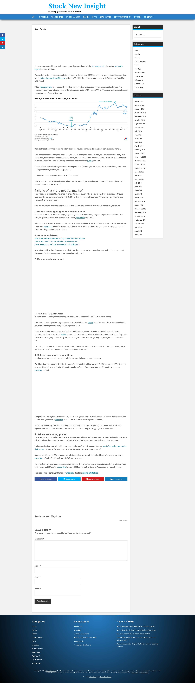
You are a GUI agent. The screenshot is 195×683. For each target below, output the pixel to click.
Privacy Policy (79, 641)
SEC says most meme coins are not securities (133, 634)
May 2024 (138, 138)
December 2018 (140, 209)
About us (77, 630)
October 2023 (140, 164)
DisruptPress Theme (105, 677)
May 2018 (138, 235)
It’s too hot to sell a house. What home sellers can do (56, 241)
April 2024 (138, 142)
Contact (148, 17)
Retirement (139, 80)
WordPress (93, 677)
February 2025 (140, 105)
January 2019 (140, 205)
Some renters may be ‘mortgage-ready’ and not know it (57, 244)
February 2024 (140, 150)
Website (38, 589)
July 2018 (138, 227)
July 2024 (138, 131)
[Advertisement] (81, 47)
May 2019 (138, 190)
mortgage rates (46, 87)
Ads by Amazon (123, 520)
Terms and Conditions (82, 645)
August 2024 (139, 127)
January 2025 (140, 109)
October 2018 (140, 216)
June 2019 (138, 187)
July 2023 (138, 175)
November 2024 (140, 116)
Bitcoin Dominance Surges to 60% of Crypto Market (136, 626)
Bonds (86, 17)
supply (90, 161)
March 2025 (139, 102)
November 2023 (140, 161)
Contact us (78, 626)
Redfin (90, 323)
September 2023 (140, 168)
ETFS (94, 17)
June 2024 (138, 135)
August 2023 (139, 172)
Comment (39, 539)
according (47, 226)
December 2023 (140, 157)
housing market (98, 66)
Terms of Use (134, 672)
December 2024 (140, 113)
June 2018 (138, 231)
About (137, 50)
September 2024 (140, 124)
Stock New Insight (77, 5)
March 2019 (139, 198)
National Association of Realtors (53, 78)
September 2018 (140, 220)
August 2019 (139, 179)
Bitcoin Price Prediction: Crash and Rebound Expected (136, 630)
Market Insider (140, 72)
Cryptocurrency (122, 17)
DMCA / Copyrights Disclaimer (85, 637)
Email (37, 577)
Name (38, 566)
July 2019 (138, 183)
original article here (90, 473)
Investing (43, 17)
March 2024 (139, 146)
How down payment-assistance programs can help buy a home (60, 238)
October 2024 (140, 120)
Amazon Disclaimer (81, 634)
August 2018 (139, 224)
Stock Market (73, 17)
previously (80, 218)
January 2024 (140, 153)
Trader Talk (57, 17)
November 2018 (140, 212)
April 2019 (138, 194)
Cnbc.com (70, 473)
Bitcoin (137, 17)
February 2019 (140, 201)
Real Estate (105, 17)
